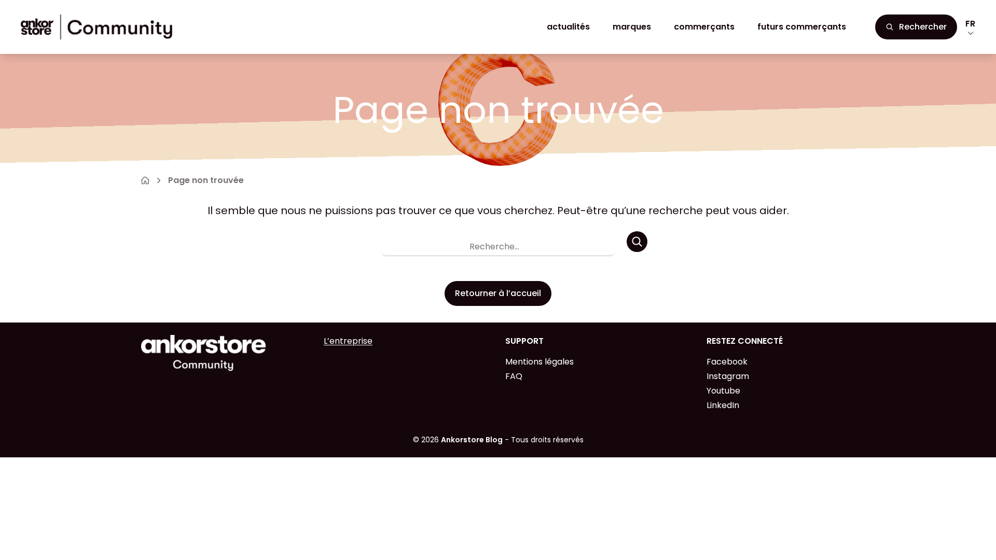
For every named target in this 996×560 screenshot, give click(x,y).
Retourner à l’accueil (498, 293)
